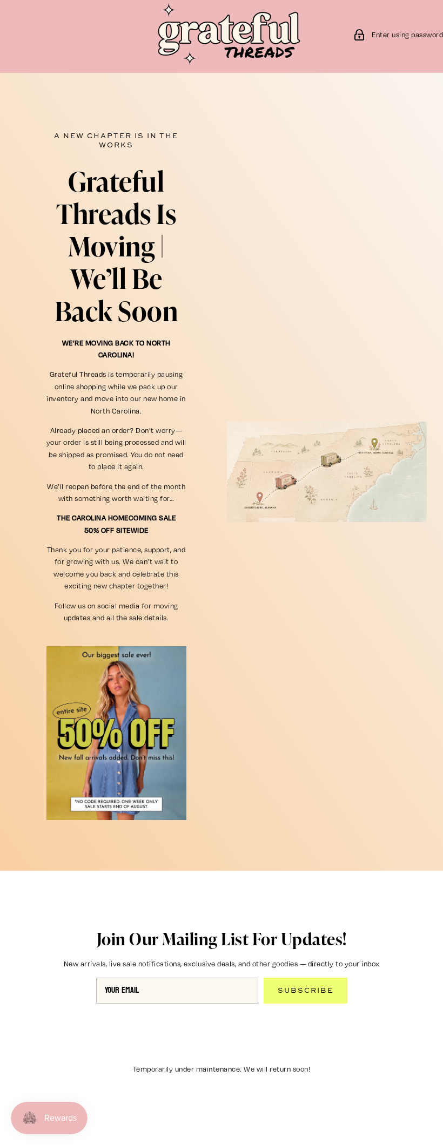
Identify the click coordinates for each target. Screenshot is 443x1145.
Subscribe (305, 990)
